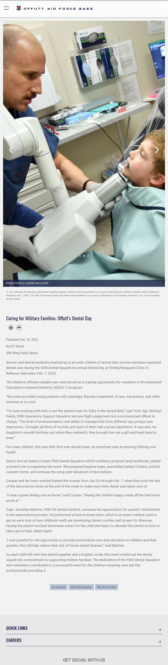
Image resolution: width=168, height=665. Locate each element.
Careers (13, 640)
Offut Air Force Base (106, 587)
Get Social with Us (84, 660)
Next (157, 150)
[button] (6, 8)
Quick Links (16, 628)
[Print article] (11, 327)
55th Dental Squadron (81, 587)
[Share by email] (19, 327)
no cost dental (59, 587)
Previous (11, 150)
